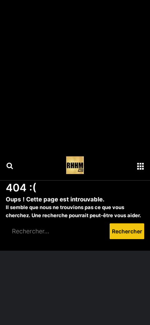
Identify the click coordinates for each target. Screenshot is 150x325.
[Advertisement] (75, 75)
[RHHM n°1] (75, 165)
